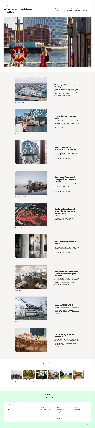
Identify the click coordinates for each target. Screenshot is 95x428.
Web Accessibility (76, 409)
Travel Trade (59, 415)
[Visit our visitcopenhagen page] (43, 397)
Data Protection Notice (86, 424)
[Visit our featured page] (49, 397)
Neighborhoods (8, 5)
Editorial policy (76, 411)
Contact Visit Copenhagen (45, 409)
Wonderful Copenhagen (61, 416)
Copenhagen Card (60, 409)
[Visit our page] (46, 397)
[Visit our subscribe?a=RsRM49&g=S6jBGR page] (52, 397)
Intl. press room (60, 418)
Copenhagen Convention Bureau (63, 411)
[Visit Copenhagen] (10, 405)
